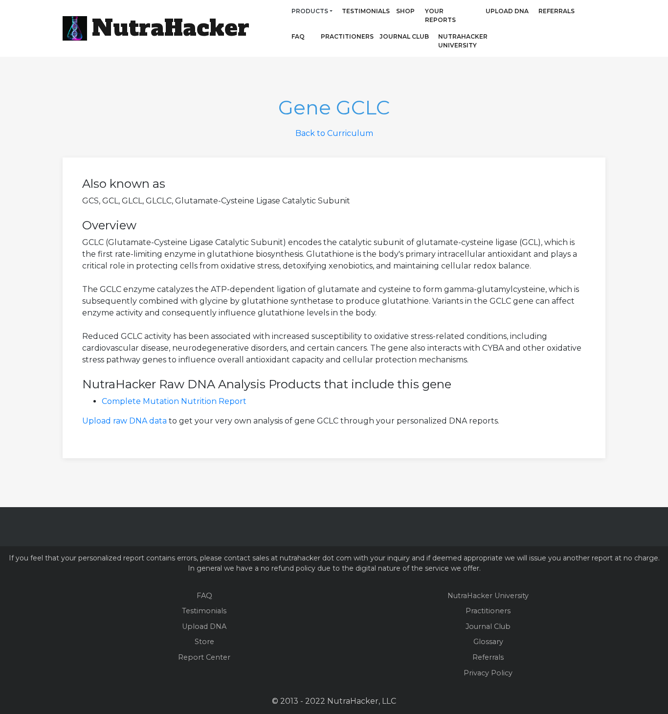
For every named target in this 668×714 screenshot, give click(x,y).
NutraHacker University (463, 41)
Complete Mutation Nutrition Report (174, 401)
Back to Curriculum (334, 133)
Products (309, 11)
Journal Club (404, 36)
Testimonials (366, 11)
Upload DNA (507, 11)
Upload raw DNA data (124, 420)
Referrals (556, 11)
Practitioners (333, 36)
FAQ (298, 36)
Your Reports (440, 15)
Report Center (204, 657)
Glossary (488, 641)
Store (204, 641)
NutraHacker (170, 28)
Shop (405, 11)
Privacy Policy (488, 673)
